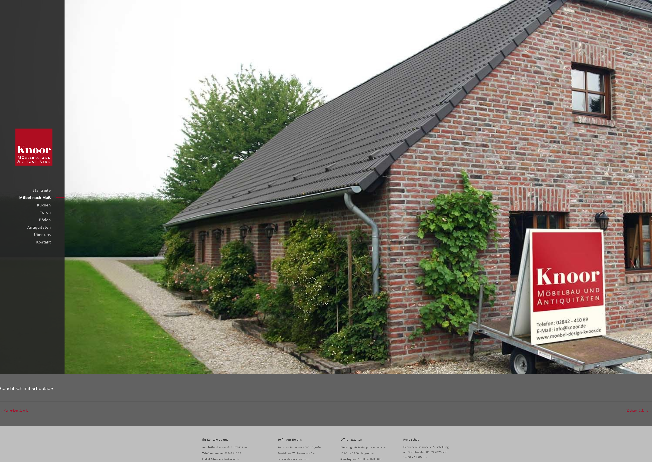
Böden (45, 219)
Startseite (42, 190)
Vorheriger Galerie (14, 410)
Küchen (44, 204)
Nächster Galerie (639, 410)
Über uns (42, 234)
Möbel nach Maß (35, 197)
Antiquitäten (39, 227)
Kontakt (43, 241)
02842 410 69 (221, 453)
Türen (45, 212)
